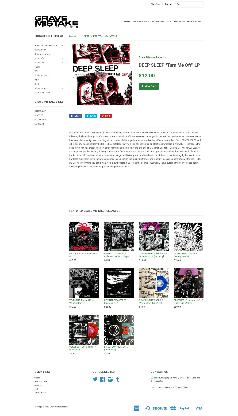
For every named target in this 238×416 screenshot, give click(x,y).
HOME (127, 21)
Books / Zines (41, 75)
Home (72, 36)
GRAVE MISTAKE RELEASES (188, 21)
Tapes (37, 67)
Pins (36, 80)
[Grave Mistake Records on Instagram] (110, 381)
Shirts (37, 84)
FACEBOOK (39, 124)
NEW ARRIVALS (141, 21)
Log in (168, 4)
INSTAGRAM (40, 120)
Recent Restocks (42, 54)
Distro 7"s (39, 58)
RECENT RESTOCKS (161, 21)
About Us (38, 385)
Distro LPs (39, 62)
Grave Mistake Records (152, 57)
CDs (36, 71)
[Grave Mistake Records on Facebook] (102, 381)
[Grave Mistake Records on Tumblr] (117, 381)
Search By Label (42, 92)
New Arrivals (40, 50)
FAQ (36, 389)
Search (37, 378)
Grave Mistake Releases (46, 45)
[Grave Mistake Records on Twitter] (95, 381)
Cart (157, 4)
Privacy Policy (40, 392)
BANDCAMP (40, 111)
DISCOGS (38, 115)
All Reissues (40, 88)
